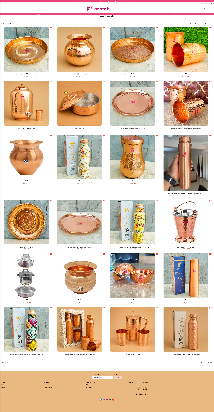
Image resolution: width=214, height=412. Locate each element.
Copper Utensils (7, 20)
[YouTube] (113, 400)
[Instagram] (104, 400)
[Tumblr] (110, 400)
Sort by (201, 23)
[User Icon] (204, 8)
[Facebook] (101, 400)
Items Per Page (190, 23)
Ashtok (26, 73)
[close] (212, 1)
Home (2, 20)
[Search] (207, 8)
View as (2, 23)
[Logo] (98, 8)
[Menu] (3, 8)
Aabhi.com (109, 402)
